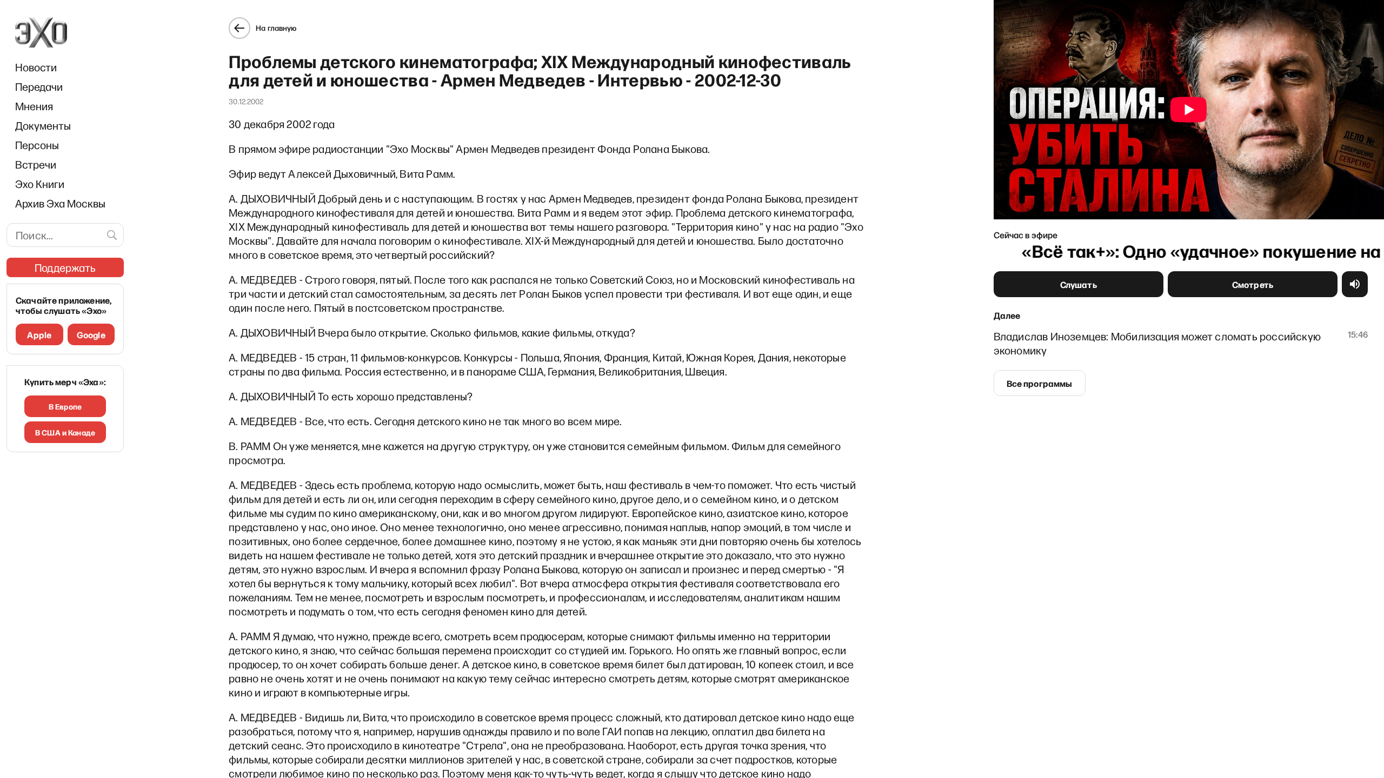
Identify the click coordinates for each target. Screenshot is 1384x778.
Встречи (35, 164)
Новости (36, 67)
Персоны (37, 145)
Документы (43, 125)
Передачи (39, 86)
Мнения (34, 106)
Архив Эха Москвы (60, 203)
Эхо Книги (39, 184)
